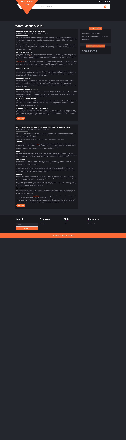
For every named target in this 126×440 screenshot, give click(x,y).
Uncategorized (91, 223)
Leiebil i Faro (36, 196)
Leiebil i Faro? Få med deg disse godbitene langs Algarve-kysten (43, 127)
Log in (65, 223)
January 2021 (43, 223)
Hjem (42, 6)
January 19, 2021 (22, 33)
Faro (38, 144)
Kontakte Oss (49, 6)
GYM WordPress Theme (59, 235)
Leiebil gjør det (20, 61)
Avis (30, 55)
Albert (31, 33)
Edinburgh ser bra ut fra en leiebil (31, 31)
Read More (21, 119)
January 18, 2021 (22, 129)
